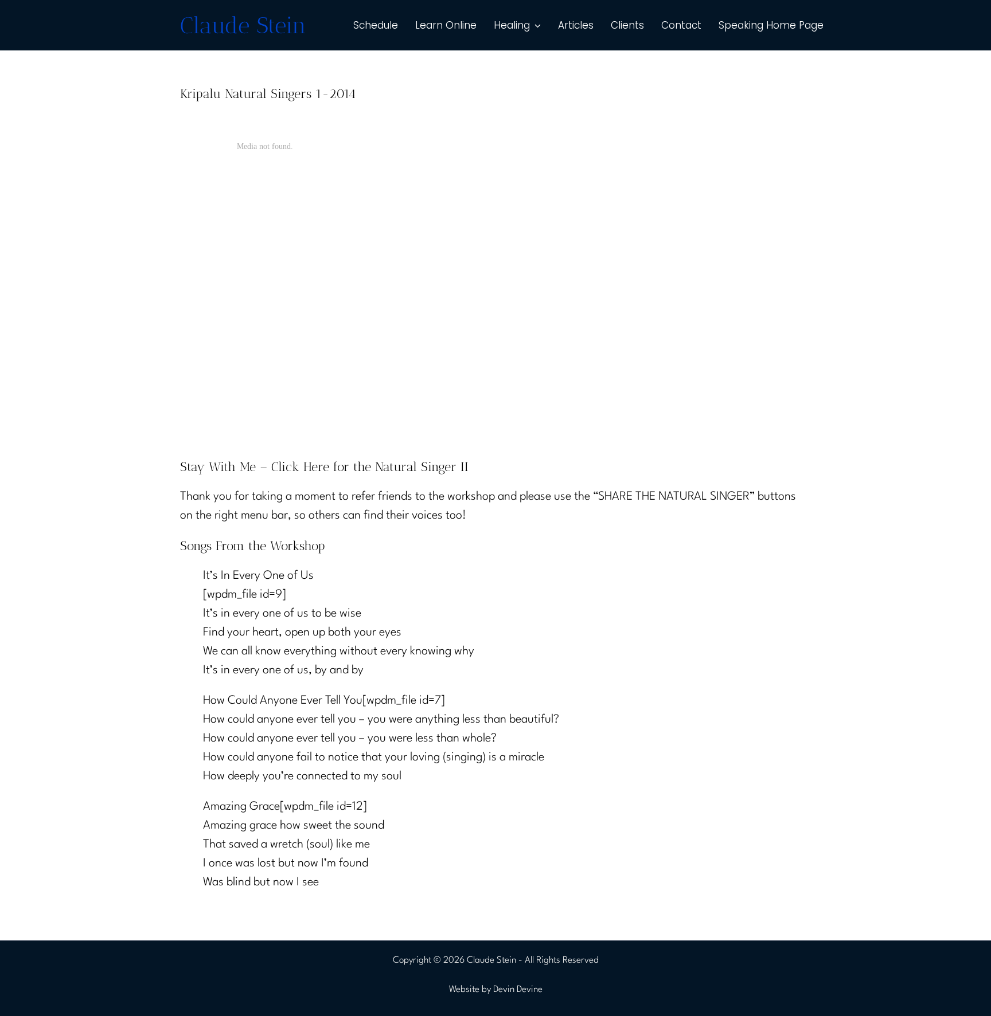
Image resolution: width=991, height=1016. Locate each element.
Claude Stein (243, 25)
